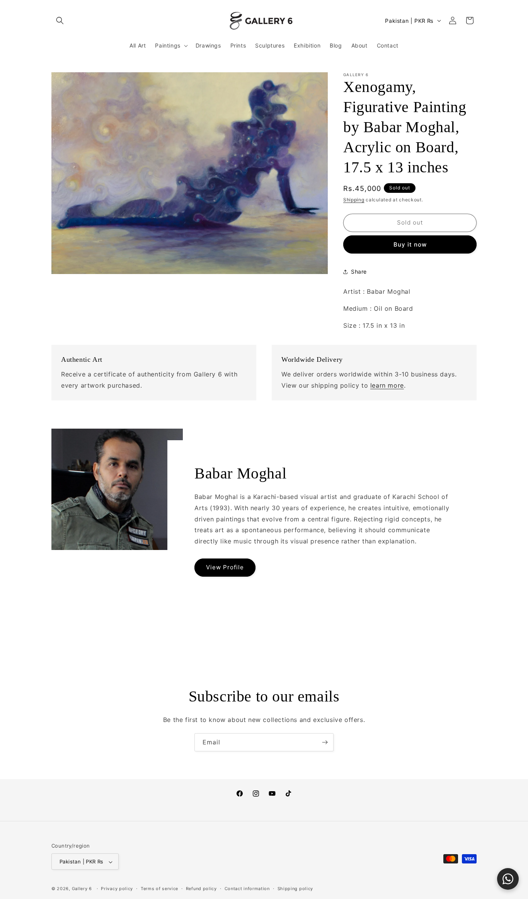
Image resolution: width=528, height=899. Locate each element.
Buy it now (410, 244)
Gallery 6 (82, 889)
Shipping (353, 200)
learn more (387, 385)
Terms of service (159, 888)
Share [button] (359, 271)
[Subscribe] (324, 742)
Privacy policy (117, 888)
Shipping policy (295, 888)
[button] (59, 20)
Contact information (247, 888)
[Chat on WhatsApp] (508, 879)
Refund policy (201, 888)
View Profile (225, 567)
